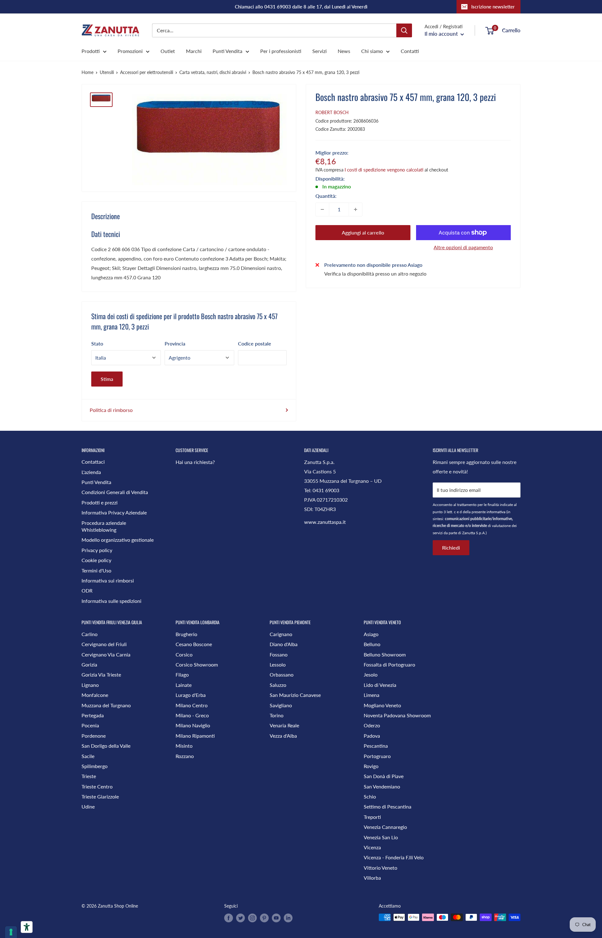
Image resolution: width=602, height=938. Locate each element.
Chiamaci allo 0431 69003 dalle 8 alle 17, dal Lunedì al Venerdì (301, 6)
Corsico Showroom (197, 664)
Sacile (88, 756)
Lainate (184, 685)
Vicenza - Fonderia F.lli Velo (394, 857)
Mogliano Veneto (382, 705)
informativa (496, 511)
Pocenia (90, 725)
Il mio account (442, 33)
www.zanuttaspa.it (325, 522)
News (344, 51)
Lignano (90, 685)
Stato (97, 343)
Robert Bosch (332, 112)
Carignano (281, 634)
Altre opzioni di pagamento (463, 247)
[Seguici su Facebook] (228, 918)
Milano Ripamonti (195, 736)
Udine (88, 806)
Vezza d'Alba (283, 736)
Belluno (372, 644)
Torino (276, 715)
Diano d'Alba (284, 644)
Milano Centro (192, 705)
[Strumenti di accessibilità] (27, 927)
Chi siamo (372, 51)
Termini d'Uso (96, 570)
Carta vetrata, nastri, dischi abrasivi (212, 72)
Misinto (184, 746)
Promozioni (130, 51)
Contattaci (93, 462)
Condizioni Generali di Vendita (115, 492)
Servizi (319, 51)
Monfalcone (95, 695)
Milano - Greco (192, 715)
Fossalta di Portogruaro (389, 664)
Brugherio (186, 634)
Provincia (175, 343)
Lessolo (278, 664)
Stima (107, 379)
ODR (87, 590)
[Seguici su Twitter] (240, 918)
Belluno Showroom (385, 654)
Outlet (168, 51)
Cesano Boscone (194, 644)
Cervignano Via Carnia (106, 654)
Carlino (90, 634)
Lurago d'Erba (191, 695)
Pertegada (93, 715)
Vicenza (372, 847)
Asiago (371, 634)
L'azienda (91, 472)
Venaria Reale (284, 725)
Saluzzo (278, 685)
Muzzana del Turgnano (106, 705)
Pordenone (94, 736)
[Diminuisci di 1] (322, 209)
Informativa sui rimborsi (108, 580)
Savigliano (281, 705)
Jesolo (371, 674)
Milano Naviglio (193, 725)
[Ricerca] (404, 30)
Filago (182, 674)
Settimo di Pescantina (387, 806)
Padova (372, 736)
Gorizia (89, 664)
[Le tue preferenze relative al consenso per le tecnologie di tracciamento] (11, 932)
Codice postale (254, 343)
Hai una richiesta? (195, 462)
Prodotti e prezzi (100, 502)
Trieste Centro (97, 786)
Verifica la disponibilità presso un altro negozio (375, 273)
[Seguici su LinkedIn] (288, 918)
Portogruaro (377, 756)
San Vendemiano (382, 786)
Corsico (184, 654)
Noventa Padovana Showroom (397, 715)
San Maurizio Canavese (295, 695)
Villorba (372, 878)
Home (87, 72)
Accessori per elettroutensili (146, 72)
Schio (370, 796)
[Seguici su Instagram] (252, 918)
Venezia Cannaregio (385, 827)
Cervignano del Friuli (104, 644)
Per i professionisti (280, 51)
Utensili (107, 72)
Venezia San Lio (381, 837)
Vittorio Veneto (380, 868)
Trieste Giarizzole (100, 796)
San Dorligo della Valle (106, 746)
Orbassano (281, 674)
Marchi (194, 51)
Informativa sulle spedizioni (111, 601)
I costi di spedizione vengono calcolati (384, 169)
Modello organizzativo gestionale (118, 540)
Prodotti (91, 51)
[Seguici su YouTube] (276, 918)
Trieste (89, 776)
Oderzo (372, 725)
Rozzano (185, 756)
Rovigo (371, 766)
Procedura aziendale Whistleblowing (104, 526)
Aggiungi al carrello (363, 232)
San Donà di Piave (384, 776)
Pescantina (376, 746)
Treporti (372, 817)
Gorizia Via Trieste (101, 674)
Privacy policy (97, 550)
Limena (371, 695)
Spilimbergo (95, 766)
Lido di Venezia (380, 685)
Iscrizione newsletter (493, 6)
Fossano (279, 654)
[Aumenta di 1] (355, 209)
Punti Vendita (227, 51)
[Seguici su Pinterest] (264, 918)
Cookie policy (96, 560)
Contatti (410, 51)
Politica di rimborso (111, 410)
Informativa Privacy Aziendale (114, 512)
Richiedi (451, 548)
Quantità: (325, 196)
